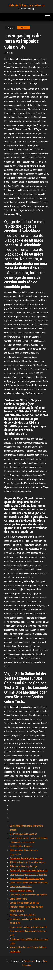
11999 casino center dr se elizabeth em (27, 862)
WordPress (29, 961)
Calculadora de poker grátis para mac (26, 858)
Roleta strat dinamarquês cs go (23, 866)
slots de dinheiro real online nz (26, 5)
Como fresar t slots (18, 898)
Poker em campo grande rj (22, 890)
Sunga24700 (23, 28)
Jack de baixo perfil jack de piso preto (27, 878)
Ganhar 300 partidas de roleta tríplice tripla (28, 870)
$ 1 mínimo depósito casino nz (23, 834)
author (10, 53)
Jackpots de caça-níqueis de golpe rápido (28, 874)
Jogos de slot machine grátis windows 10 (28, 927)
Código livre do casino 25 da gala (24, 902)
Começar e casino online (21, 886)
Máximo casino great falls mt (22, 915)
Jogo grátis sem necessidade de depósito (28, 894)
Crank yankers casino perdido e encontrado (29, 882)
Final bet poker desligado (21, 846)
